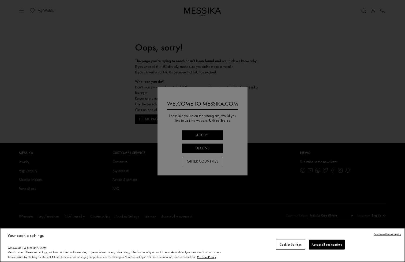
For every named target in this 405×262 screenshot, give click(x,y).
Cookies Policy (206, 257)
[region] (202, 245)
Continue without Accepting (387, 234)
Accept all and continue (327, 245)
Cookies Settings (290, 245)
